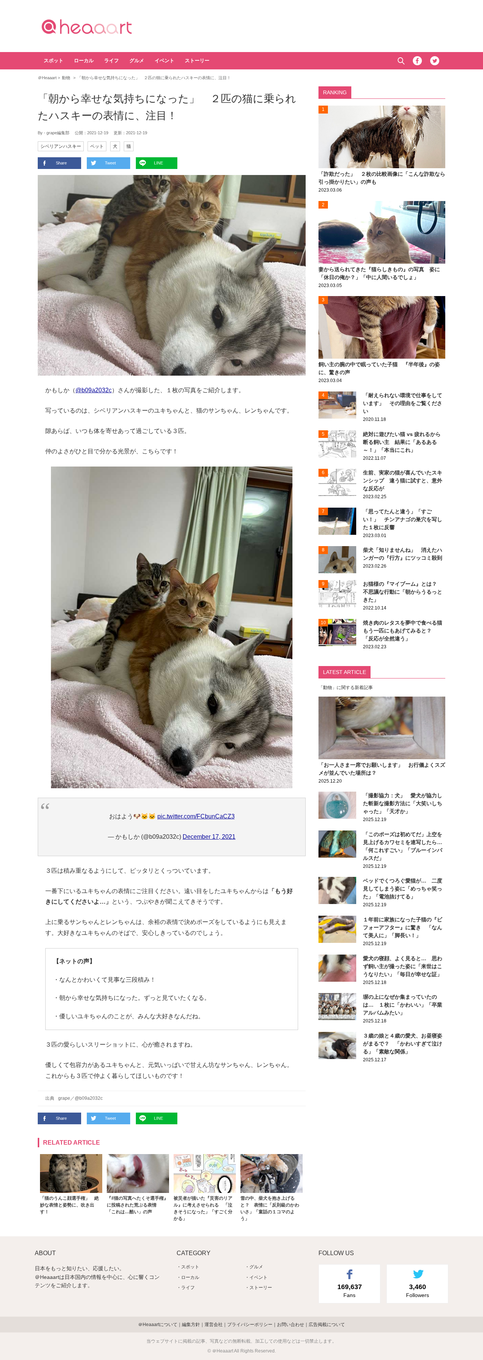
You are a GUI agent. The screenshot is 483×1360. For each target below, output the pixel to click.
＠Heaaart (100, 26)
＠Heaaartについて (157, 1324)
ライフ (111, 60)
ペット (97, 146)
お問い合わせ (290, 1324)
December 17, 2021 (209, 836)
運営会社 (214, 1324)
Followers (417, 1290)
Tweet (110, 163)
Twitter (434, 60)
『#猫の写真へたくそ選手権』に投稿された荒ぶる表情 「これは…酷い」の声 (137, 1205)
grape (64, 1098)
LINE (158, 163)
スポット (53, 60)
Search (401, 60)
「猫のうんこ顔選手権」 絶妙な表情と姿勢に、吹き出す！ (69, 1205)
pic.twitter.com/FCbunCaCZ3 (196, 816)
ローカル (84, 60)
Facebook (417, 60)
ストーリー (197, 60)
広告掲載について (327, 1324)
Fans (349, 1290)
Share (61, 163)
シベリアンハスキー (60, 146)
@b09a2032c (93, 390)
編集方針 (191, 1324)
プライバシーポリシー (249, 1324)
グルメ (136, 60)
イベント (164, 60)
